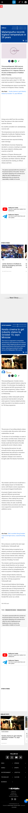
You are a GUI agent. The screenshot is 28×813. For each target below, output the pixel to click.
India (3, 259)
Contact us (13, 793)
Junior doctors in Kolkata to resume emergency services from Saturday (12, 265)
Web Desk (8, 372)
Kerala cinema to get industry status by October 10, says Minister (13, 333)
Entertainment (6, 325)
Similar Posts (5, 714)
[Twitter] (12, 61)
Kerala (4, 28)
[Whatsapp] (15, 61)
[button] (2, 2)
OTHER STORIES (5, 243)
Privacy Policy (13, 794)
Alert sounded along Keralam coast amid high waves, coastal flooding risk (13, 535)
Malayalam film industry (11, 610)
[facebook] (9, 61)
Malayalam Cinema (21, 610)
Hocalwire (14, 807)
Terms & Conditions (13, 796)
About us (13, 791)
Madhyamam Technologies (14, 805)
